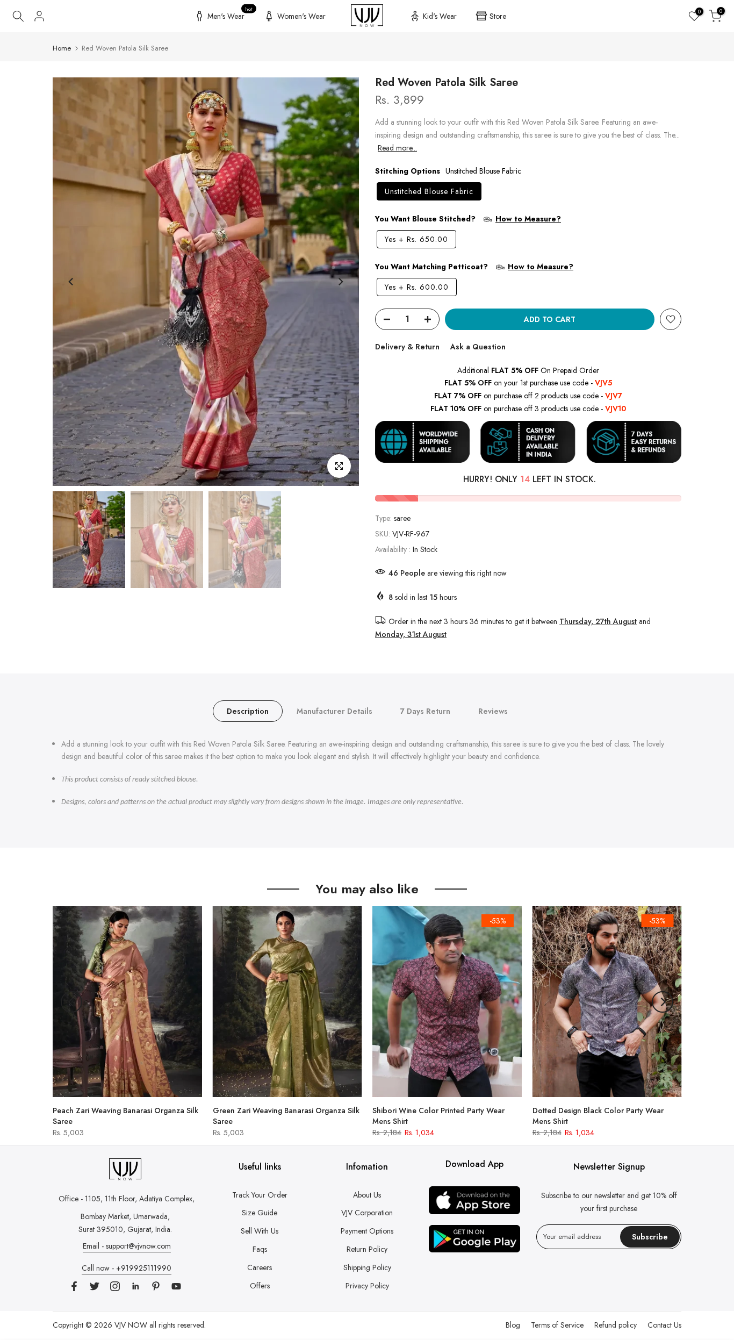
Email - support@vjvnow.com (127, 1246)
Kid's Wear (440, 16)
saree (402, 518)
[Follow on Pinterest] (156, 1286)
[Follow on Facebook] (74, 1286)
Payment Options (367, 1231)
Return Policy (367, 1249)
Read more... (397, 148)
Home (62, 48)
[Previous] (71, 281)
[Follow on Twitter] (94, 1286)
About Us (367, 1194)
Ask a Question (478, 346)
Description (248, 710)
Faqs (260, 1249)
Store (498, 16)
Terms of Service (557, 1325)
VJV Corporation (367, 1212)
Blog (513, 1325)
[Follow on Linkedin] (135, 1286)
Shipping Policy (367, 1267)
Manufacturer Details (334, 710)
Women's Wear (301, 16)
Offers (260, 1285)
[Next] (340, 281)
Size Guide (259, 1212)
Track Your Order (259, 1194)
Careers (259, 1267)
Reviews (493, 710)
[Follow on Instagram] (115, 1286)
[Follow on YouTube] (176, 1286)
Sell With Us (259, 1231)
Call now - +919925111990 (126, 1268)
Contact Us (664, 1325)
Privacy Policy (367, 1285)
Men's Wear (230, 15)
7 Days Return (425, 710)
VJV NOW (130, 1325)
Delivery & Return (407, 346)
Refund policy (615, 1325)
